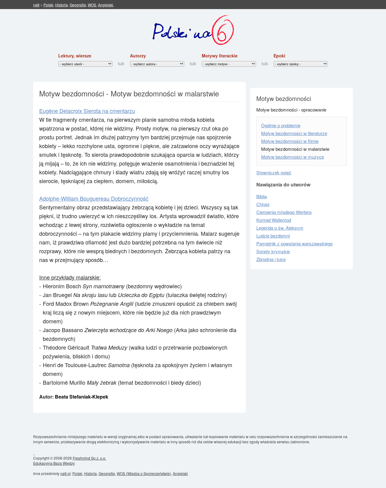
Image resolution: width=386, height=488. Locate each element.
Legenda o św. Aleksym (279, 228)
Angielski (105, 4)
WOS (92, 4)
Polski (48, 4)
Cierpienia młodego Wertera (284, 212)
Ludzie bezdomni (273, 235)
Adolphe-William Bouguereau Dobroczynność (93, 198)
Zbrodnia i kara (271, 259)
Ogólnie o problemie (280, 125)
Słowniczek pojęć (273, 172)
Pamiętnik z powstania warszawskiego (294, 243)
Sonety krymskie (273, 251)
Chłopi (262, 204)
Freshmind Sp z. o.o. (89, 458)
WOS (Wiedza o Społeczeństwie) (144, 473)
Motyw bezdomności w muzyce (292, 157)
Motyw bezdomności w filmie (289, 141)
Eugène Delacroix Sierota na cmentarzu (87, 111)
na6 (36, 4)
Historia (61, 4)
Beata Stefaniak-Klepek (81, 396)
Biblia (261, 196)
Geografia (78, 4)
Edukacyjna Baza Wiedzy (54, 463)
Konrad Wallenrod (273, 220)
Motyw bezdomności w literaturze (294, 133)
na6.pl (65, 473)
